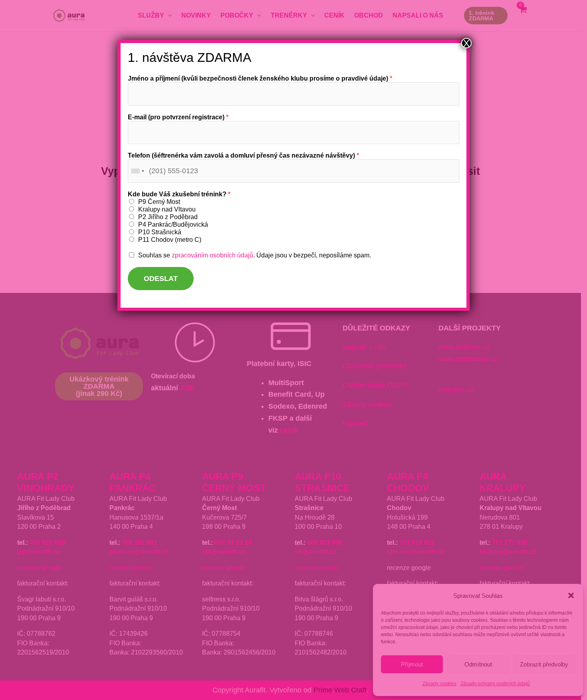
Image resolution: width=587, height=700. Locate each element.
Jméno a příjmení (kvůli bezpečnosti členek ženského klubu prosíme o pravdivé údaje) (260, 78)
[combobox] (137, 171)
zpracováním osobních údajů (212, 255)
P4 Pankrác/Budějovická (173, 224)
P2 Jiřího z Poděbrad (168, 217)
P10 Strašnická (159, 232)
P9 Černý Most (159, 201)
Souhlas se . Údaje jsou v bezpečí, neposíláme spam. (254, 255)
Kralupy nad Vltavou (167, 209)
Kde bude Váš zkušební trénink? (179, 194)
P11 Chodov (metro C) (169, 239)
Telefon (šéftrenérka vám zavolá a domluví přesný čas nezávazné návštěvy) (243, 155)
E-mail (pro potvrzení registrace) (178, 117)
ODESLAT (161, 279)
